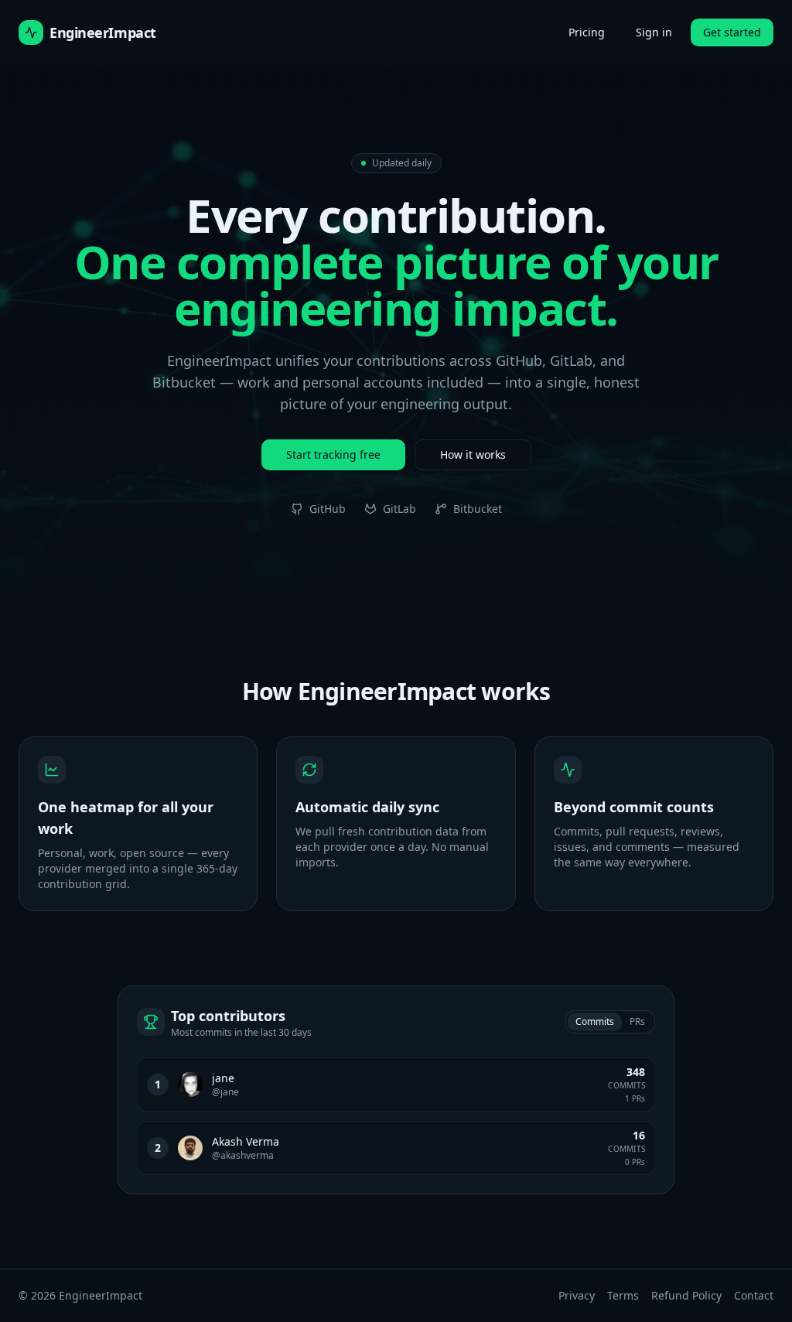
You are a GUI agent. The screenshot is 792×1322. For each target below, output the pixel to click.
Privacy (576, 1295)
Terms (623, 1295)
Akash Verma (245, 1141)
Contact (753, 1295)
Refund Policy (686, 1295)
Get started (732, 32)
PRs (637, 1021)
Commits (594, 1021)
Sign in (654, 32)
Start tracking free (333, 454)
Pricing (586, 32)
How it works (473, 454)
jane (223, 1078)
